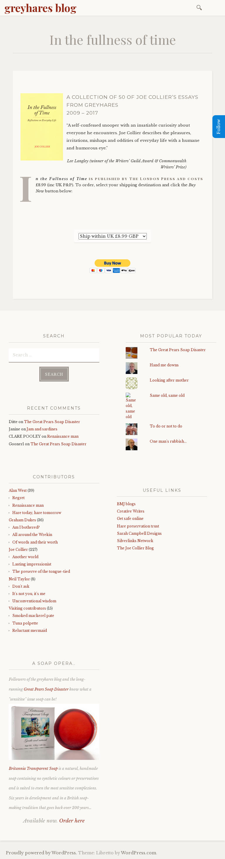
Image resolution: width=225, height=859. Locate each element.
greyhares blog (40, 8)
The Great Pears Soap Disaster (52, 422)
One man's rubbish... (168, 441)
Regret (18, 498)
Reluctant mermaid (29, 630)
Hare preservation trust (138, 526)
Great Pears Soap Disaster (46, 689)
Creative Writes (130, 511)
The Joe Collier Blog (135, 548)
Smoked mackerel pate (33, 615)
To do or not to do (166, 426)
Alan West (18, 490)
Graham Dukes (22, 520)
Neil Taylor (19, 579)
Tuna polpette (25, 623)
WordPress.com (138, 852)
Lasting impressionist (31, 564)
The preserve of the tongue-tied (41, 571)
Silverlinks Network (135, 541)
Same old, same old (167, 395)
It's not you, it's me (28, 593)
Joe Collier (18, 549)
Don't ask (20, 586)
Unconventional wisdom (34, 601)
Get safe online (130, 518)
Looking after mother (169, 380)
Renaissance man (63, 436)
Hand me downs (164, 365)
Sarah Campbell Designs (139, 533)
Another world (25, 557)
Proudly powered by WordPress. (41, 852)
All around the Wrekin (32, 534)
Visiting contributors (27, 608)
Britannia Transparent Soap (33, 768)
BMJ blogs (126, 504)
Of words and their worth (35, 542)
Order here (72, 821)
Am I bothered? (26, 527)
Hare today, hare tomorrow (36, 512)
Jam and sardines (42, 429)
